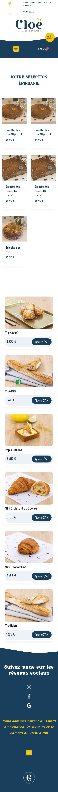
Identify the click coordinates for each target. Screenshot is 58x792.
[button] (16, 49)
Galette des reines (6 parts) (42, 191)
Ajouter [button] (39, 342)
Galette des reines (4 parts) (13, 191)
